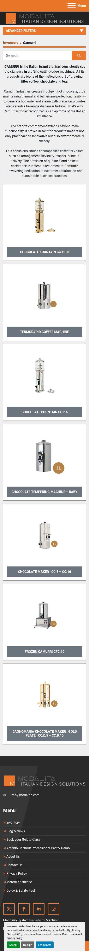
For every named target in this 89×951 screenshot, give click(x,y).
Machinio (52, 920)
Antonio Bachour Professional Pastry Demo (38, 848)
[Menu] (71, 5)
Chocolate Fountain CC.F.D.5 (44, 252)
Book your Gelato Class (23, 840)
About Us (13, 856)
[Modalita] (44, 781)
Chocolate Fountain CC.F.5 (45, 412)
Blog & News (15, 831)
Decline (27, 944)
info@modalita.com (25, 795)
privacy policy (14, 938)
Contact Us (14, 865)
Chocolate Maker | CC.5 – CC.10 (44, 572)
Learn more (44, 944)
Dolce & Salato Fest (20, 890)
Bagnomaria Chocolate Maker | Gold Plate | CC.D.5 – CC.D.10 (44, 733)
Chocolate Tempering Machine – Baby (44, 492)
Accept (13, 944)
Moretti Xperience (19, 882)
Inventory (13, 823)
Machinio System (16, 920)
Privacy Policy (16, 873)
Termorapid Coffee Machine (44, 332)
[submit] (79, 55)
